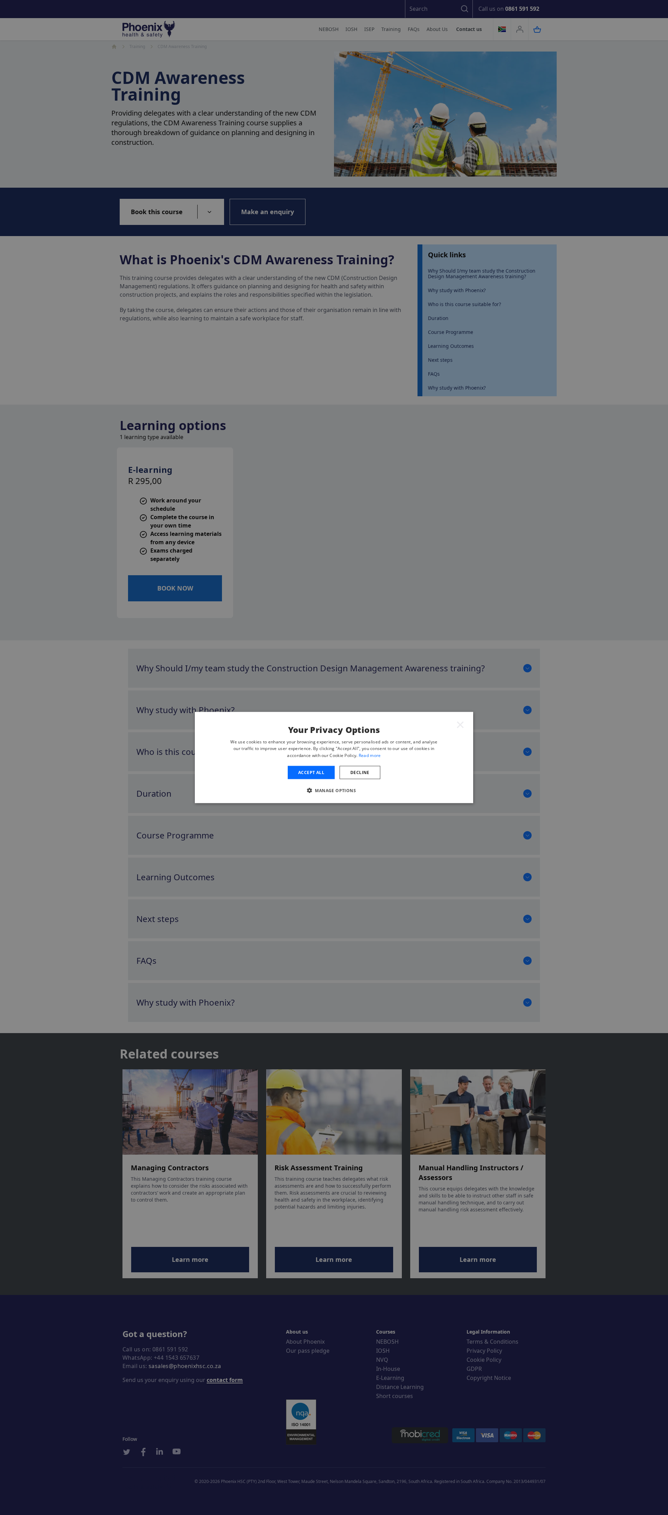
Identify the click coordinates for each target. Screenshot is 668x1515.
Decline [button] (359, 772)
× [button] (460, 724)
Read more (370, 755)
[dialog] (334, 757)
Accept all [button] (311, 772)
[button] (334, 790)
